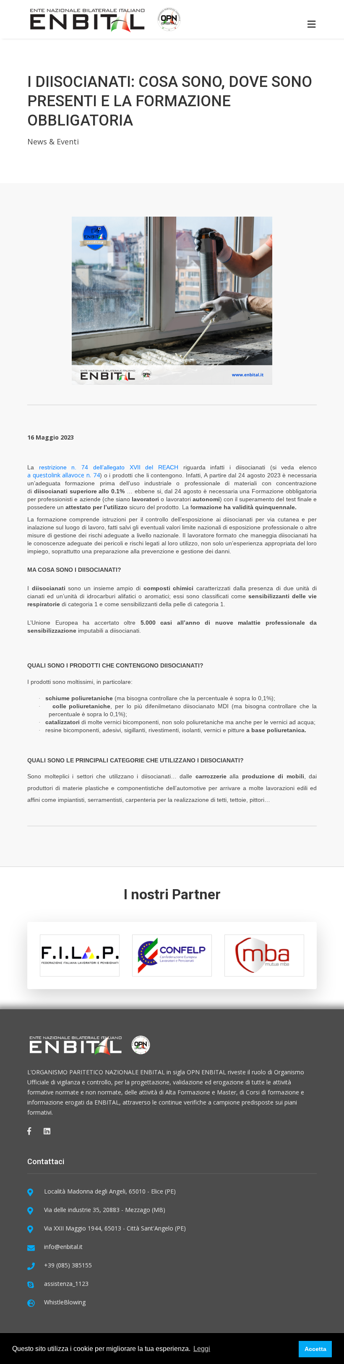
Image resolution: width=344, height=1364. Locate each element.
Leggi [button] (201, 1348)
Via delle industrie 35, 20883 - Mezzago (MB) (104, 1210)
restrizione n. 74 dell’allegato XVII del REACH (108, 467)
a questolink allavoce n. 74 (63, 475)
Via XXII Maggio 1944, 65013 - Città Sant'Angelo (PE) (115, 1228)
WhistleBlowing (65, 1302)
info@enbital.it (63, 1247)
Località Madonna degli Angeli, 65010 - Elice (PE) (110, 1191)
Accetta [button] (315, 1349)
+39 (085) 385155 (68, 1265)
